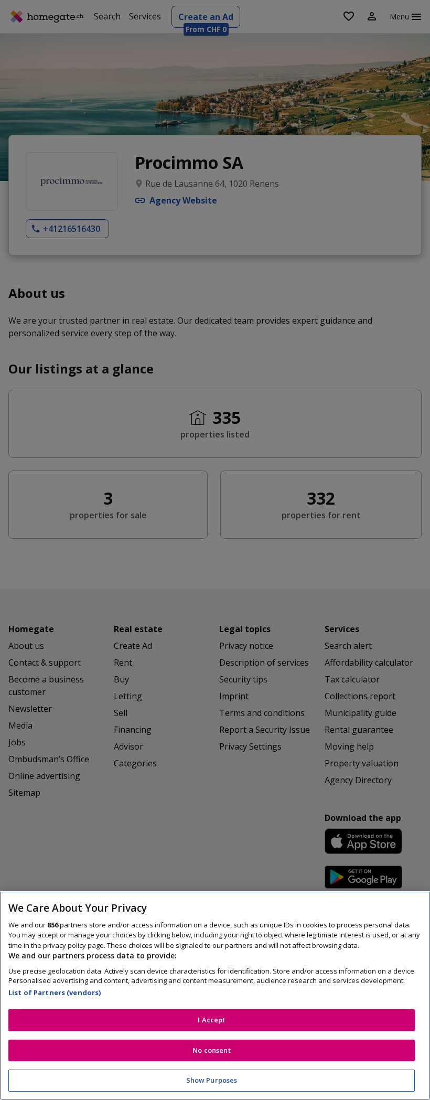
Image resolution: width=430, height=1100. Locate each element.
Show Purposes (212, 1080)
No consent (211, 1050)
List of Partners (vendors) (54, 992)
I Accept (211, 1019)
